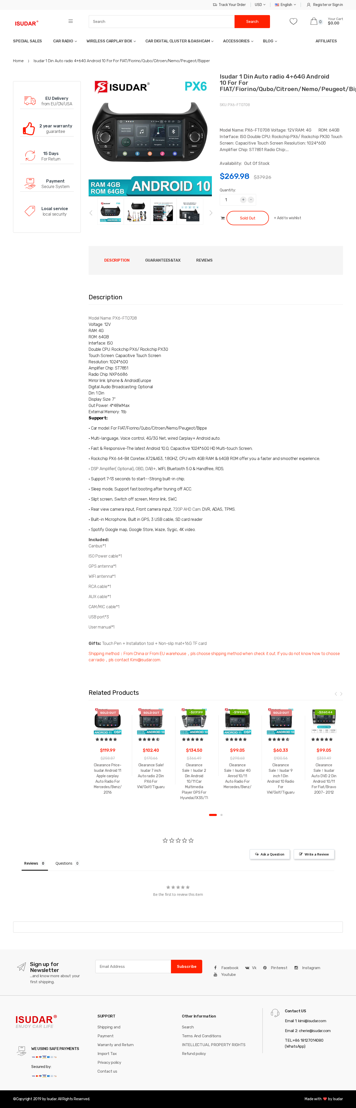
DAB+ (150, 468)
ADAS (217, 509)
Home (18, 61)
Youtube (228, 974)
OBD (139, 468)
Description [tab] (117, 260)
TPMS (229, 509)
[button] (106, 739)
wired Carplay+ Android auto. (193, 438)
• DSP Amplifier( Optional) (111, 468)
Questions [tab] (64, 863)
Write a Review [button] (317, 854)
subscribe (187, 966)
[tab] (162, 260)
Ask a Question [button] (272, 854)
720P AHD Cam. (187, 509)
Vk (254, 968)
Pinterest (278, 968)
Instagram (310, 968)
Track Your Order (232, 5)
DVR (206, 509)
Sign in (337, 5)
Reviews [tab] (204, 260)
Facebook (229, 968)
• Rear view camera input (111, 509)
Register (320, 5)
